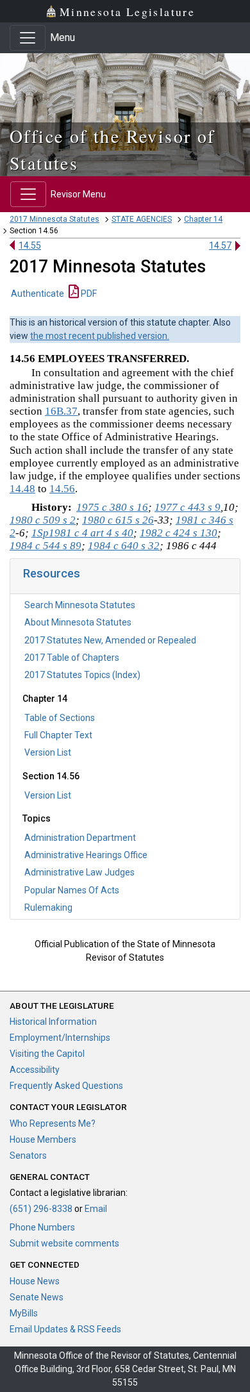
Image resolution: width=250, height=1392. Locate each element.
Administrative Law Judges (79, 872)
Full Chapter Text (58, 735)
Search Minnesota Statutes (79, 605)
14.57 (220, 245)
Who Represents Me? (53, 1123)
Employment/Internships (60, 1037)
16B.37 (61, 411)
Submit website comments (64, 1243)
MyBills (24, 1313)
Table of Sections (59, 718)
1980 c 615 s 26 (118, 520)
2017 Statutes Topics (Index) (82, 675)
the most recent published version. (99, 336)
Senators (28, 1155)
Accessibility (35, 1070)
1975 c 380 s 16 (112, 507)
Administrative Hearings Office (85, 855)
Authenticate (37, 293)
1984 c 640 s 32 (124, 546)
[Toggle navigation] (28, 38)
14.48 (22, 489)
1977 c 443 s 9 (187, 507)
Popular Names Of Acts (71, 890)
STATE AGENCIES (142, 219)
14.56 (62, 489)
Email (96, 1209)
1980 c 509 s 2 (43, 520)
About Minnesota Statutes (77, 622)
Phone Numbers (42, 1227)
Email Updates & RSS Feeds (65, 1329)
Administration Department (80, 838)
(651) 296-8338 (41, 1209)
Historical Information (53, 1021)
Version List (47, 752)
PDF (88, 293)
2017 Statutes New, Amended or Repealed (110, 640)
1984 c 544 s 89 (45, 546)
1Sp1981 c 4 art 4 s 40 (82, 533)
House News (35, 1281)
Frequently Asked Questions (66, 1086)
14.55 (30, 245)
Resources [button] (51, 573)
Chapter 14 (203, 219)
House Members (43, 1139)
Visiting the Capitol (47, 1053)
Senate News (36, 1297)
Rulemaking (48, 907)
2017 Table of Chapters (71, 657)
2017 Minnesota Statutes (54, 219)
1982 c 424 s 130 (178, 533)
